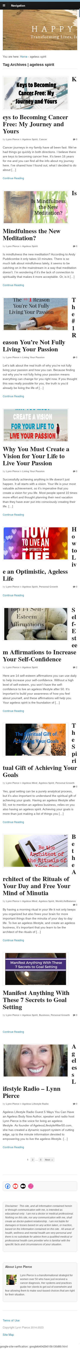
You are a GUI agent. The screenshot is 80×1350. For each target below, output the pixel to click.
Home (23, 56)
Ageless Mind (29, 783)
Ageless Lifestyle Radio (35, 1104)
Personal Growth (48, 586)
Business (44, 1015)
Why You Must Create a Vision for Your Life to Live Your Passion (36, 455)
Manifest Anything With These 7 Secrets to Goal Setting (36, 999)
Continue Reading (13, 178)
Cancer (43, 139)
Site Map (8, 1335)
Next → (49, 1159)
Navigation (18, 5)
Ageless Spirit (30, 139)
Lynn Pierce (12, 139)
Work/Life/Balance (65, 901)
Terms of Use (11, 1320)
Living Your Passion (33, 357)
